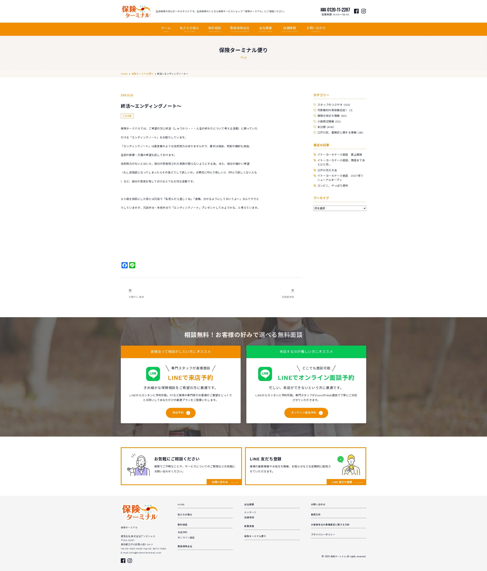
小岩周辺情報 (326, 121)
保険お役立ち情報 (329, 115)
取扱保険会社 (239, 29)
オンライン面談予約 (303, 412)
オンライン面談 (186, 537)
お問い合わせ (316, 29)
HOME (181, 504)
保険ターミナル (338, 556)
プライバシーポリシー (323, 534)
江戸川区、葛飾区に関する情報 (337, 132)
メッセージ (250, 512)
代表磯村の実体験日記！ (333, 110)
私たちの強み (189, 29)
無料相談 (214, 29)
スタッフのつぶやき (330, 104)
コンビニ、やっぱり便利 (333, 185)
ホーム (166, 29)
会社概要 (266, 29)
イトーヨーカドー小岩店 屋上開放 (340, 154)
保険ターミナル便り (255, 536)
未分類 (128, 116)
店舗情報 (290, 29)
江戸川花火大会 (327, 170)
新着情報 (249, 526)
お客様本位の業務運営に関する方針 (330, 524)
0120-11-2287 (338, 9)
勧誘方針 (316, 514)
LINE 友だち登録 (342, 482)
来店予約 (178, 412)
